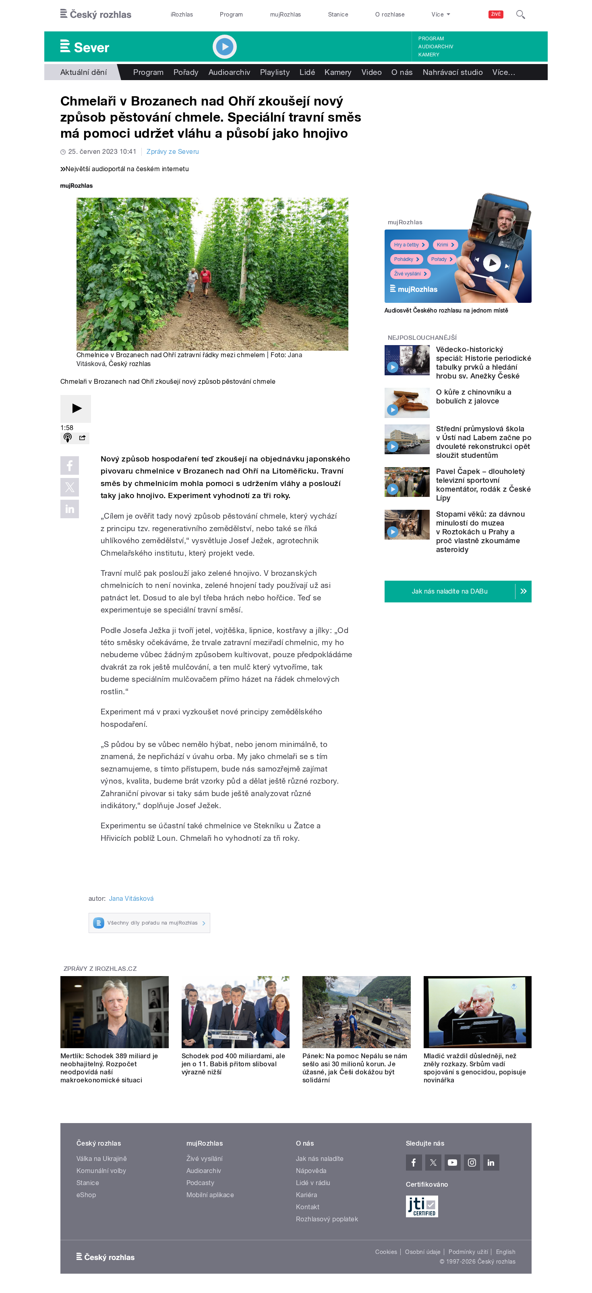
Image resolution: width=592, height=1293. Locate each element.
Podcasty (200, 1183)
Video (372, 72)
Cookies (386, 1252)
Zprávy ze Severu (173, 151)
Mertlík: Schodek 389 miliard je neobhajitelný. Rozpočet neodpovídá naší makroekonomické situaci (109, 1068)
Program (231, 14)
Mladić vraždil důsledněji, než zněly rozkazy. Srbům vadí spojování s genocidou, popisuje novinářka (475, 1068)
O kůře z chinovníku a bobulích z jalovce (473, 396)
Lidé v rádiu (313, 1183)
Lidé (307, 72)
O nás (402, 72)
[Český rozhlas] (95, 14)
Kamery (428, 55)
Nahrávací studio (453, 72)
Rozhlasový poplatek (327, 1219)
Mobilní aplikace (210, 1195)
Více (504, 72)
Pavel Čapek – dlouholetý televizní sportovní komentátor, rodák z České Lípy (483, 484)
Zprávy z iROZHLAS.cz (100, 968)
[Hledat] (521, 14)
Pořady (186, 72)
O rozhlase (390, 14)
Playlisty (275, 72)
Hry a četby (406, 245)
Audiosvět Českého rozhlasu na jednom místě (446, 310)
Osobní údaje (423, 1252)
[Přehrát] (75, 409)
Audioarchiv (435, 47)
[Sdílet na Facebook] (69, 465)
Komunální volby (101, 1171)
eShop (86, 1195)
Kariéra (306, 1195)
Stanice (338, 14)
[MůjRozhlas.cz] (76, 186)
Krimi (442, 245)
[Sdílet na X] (69, 487)
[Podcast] (67, 438)
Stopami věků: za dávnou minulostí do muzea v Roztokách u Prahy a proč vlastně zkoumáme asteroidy (480, 532)
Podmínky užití (468, 1252)
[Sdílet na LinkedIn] (69, 509)
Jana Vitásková (131, 898)
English (505, 1252)
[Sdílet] (82, 438)
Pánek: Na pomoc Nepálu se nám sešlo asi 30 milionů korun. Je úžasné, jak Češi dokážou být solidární (355, 1068)
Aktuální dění (83, 72)
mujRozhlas (285, 14)
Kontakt (307, 1207)
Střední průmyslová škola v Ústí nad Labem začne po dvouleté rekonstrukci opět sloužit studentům (484, 441)
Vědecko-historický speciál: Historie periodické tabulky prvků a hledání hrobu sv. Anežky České (483, 362)
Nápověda (311, 1171)
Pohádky (403, 259)
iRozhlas (182, 14)
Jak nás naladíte (320, 1159)
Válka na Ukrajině (102, 1159)
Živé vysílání (407, 274)
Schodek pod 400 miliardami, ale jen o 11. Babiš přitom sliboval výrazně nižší (234, 1064)
